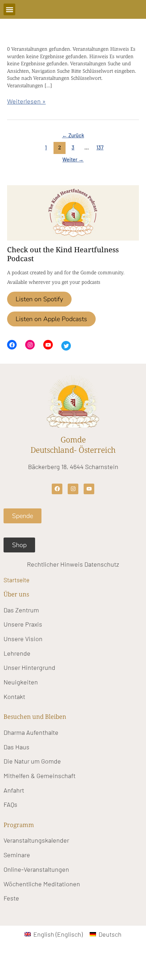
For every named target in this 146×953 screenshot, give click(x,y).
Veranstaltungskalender (36, 840)
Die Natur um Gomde (32, 761)
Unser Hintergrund (29, 667)
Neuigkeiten (21, 682)
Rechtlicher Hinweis (55, 564)
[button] (9, 9)
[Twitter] (66, 346)
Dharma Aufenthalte (31, 732)
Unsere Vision (23, 639)
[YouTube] (48, 344)
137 (99, 147)
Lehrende (17, 653)
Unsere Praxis (23, 624)
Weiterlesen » (26, 101)
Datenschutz (101, 564)
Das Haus (16, 747)
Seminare (17, 855)
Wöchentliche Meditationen (42, 884)
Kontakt (14, 696)
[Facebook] (12, 344)
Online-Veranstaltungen (36, 869)
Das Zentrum (21, 610)
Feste (11, 898)
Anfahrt (14, 790)
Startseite (16, 579)
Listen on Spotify (39, 299)
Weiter (73, 159)
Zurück (73, 135)
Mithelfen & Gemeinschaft (39, 776)
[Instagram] (30, 344)
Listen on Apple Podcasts (51, 319)
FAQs (10, 804)
